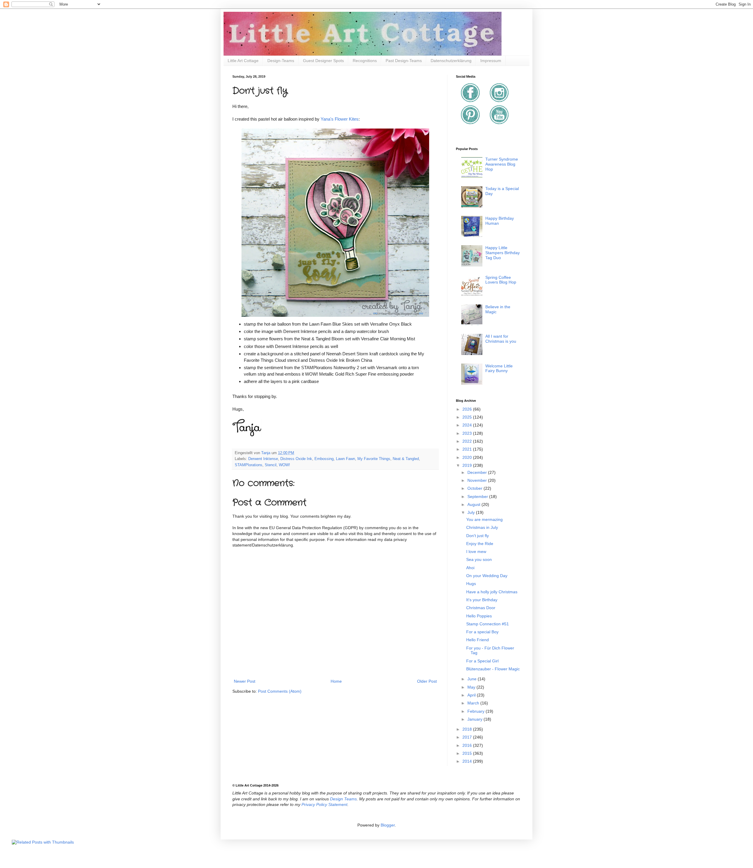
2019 (467, 465)
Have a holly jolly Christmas (491, 591)
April (472, 695)
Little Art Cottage (243, 60)
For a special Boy (482, 631)
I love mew (476, 551)
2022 (467, 441)
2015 (467, 753)
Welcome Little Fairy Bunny (499, 368)
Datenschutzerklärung (451, 60)
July (471, 512)
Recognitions (365, 60)
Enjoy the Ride (479, 543)
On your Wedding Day (486, 575)
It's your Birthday (481, 599)
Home (336, 681)
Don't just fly (477, 535)
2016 (467, 745)
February (476, 711)
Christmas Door (480, 607)
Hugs (471, 583)
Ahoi (470, 567)
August (474, 504)
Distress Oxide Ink (296, 459)
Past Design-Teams (404, 60)
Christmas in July (482, 527)
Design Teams (343, 799)
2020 (467, 457)
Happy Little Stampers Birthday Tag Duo (502, 252)
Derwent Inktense (263, 459)
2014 (467, 761)
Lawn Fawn (345, 459)
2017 (467, 737)
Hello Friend (477, 639)
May (472, 687)
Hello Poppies (479, 616)
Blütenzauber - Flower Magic (493, 669)
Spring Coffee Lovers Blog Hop (500, 280)
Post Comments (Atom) (279, 691)
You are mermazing (484, 519)
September (478, 496)
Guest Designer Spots (323, 60)
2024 (467, 425)
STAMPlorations (248, 465)
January (475, 719)
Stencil (270, 465)
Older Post (427, 681)
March (473, 703)
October (475, 488)
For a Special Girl (482, 661)
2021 (467, 449)
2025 (467, 417)
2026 (467, 409)
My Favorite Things (373, 459)
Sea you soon (479, 559)
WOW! (284, 465)
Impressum (490, 60)
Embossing (324, 459)
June (472, 679)
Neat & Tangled (406, 459)
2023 (467, 433)
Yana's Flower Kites (340, 118)
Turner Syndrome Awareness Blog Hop (501, 164)
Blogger (388, 825)
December (477, 472)
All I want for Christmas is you (500, 339)
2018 (467, 729)
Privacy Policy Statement (324, 804)
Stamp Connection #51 (487, 624)
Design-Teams (280, 60)
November (477, 480)
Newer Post (244, 681)
